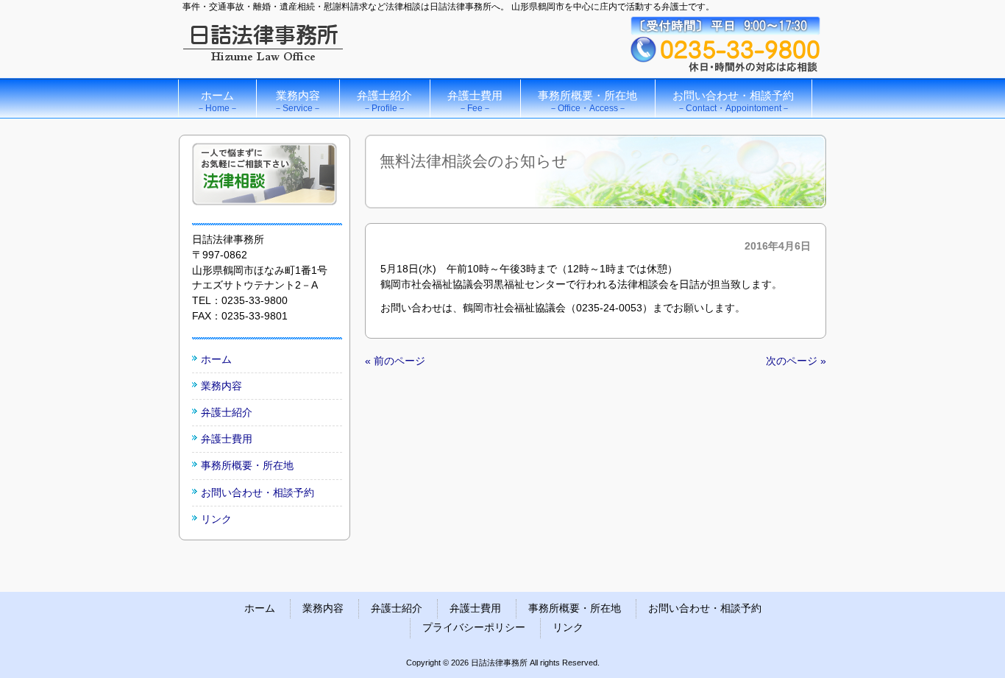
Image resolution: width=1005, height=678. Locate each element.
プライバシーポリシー (473, 627)
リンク (216, 519)
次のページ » (796, 361)
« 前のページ (395, 361)
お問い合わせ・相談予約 (257, 492)
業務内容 (221, 386)
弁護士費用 (226, 439)
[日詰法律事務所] (263, 64)
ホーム (216, 359)
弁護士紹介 (226, 412)
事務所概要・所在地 (247, 465)
